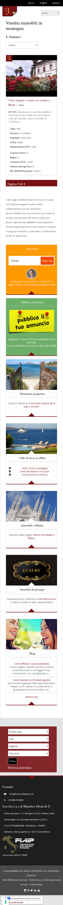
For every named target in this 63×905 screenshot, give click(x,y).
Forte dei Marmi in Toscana (34, 471)
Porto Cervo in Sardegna (34, 468)
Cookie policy (35, 884)
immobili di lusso (47, 598)
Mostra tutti (31, 696)
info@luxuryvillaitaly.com (21, 793)
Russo (31, 2)
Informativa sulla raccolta (13, 902)
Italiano (56, 2)
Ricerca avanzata (19, 768)
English (43, 2)
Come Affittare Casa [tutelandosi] (31, 663)
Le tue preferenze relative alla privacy (25, 898)
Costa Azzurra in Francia (34, 474)
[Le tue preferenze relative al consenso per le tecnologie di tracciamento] (6, 902)
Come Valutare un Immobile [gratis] (31, 679)
